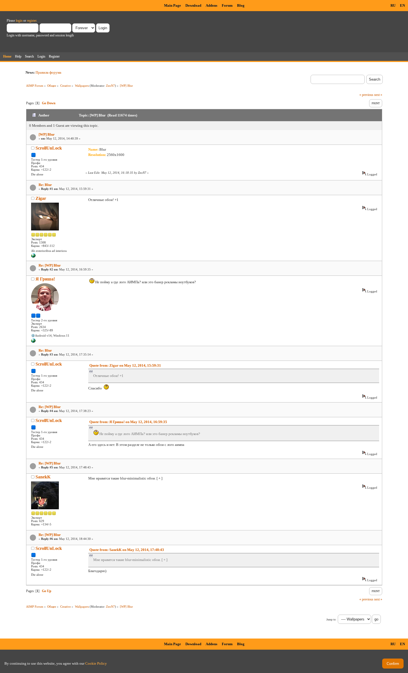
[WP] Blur (47, 134)
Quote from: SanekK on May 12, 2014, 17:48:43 (126, 550)
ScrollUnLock (49, 148)
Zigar (41, 198)
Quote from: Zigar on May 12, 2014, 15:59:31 (125, 365)
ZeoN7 (110, 85)
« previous (366, 95)
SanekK (43, 477)
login (19, 21)
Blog (241, 5)
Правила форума (48, 72)
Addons (211, 5)
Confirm (393, 664)
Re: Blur (45, 185)
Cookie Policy (96, 663)
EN (402, 5)
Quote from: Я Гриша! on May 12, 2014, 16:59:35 (128, 422)
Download (193, 5)
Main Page (172, 5)
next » (378, 95)
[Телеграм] (33, 341)
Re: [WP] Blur (50, 265)
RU (393, 5)
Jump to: (331, 619)
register (31, 21)
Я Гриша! (45, 279)
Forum (227, 5)
